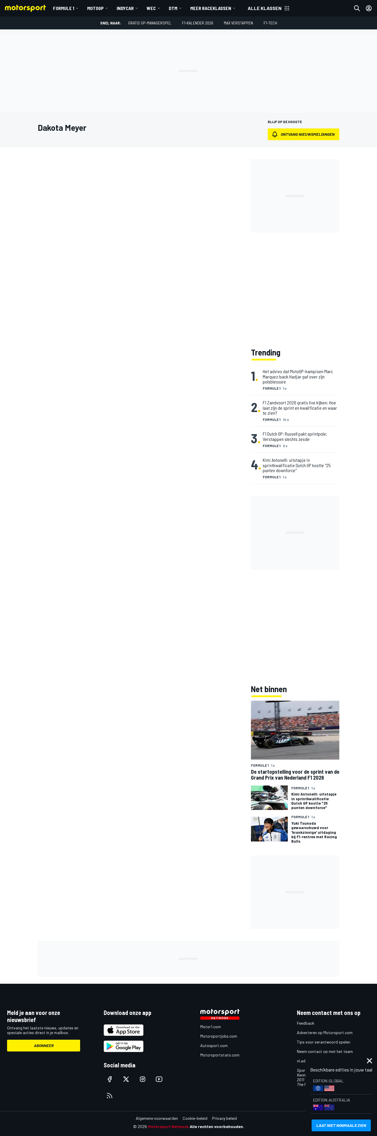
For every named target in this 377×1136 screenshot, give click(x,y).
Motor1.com (210, 1026)
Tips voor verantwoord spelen (323, 1041)
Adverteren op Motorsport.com (325, 1032)
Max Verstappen (238, 22)
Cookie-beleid (195, 1118)
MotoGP (95, 8)
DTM (173, 8)
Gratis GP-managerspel (149, 22)
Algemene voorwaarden (157, 1118)
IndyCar (125, 8)
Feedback (305, 1023)
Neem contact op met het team (325, 1051)
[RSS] (109, 1096)
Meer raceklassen (210, 8)
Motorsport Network (168, 1126)
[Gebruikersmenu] (369, 8)
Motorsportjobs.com (218, 1036)
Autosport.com (214, 1045)
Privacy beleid (224, 1118)
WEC (151, 8)
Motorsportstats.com (219, 1054)
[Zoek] (357, 8)
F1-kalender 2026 (197, 22)
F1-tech (270, 22)
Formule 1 (63, 8)
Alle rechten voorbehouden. (217, 1126)
